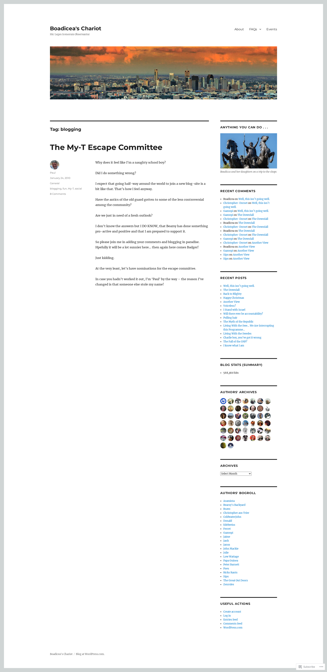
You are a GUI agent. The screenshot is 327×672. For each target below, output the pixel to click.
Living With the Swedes (237, 333)
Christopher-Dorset (235, 203)
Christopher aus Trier (236, 513)
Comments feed (232, 623)
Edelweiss (229, 524)
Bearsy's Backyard (234, 505)
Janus (226, 544)
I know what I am (233, 345)
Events (271, 29)
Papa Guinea (230, 560)
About (239, 29)
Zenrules (228, 584)
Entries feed (230, 619)
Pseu (226, 568)
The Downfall (245, 215)
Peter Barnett (231, 564)
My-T (71, 188)
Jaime (226, 536)
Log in (227, 615)
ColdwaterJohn (232, 516)
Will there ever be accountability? (243, 313)
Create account (232, 611)
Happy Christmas (233, 297)
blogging (56, 188)
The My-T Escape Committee (106, 147)
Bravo (226, 509)
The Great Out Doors (235, 580)
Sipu (226, 254)
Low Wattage (231, 556)
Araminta (229, 501)
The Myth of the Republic (238, 321)
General (55, 183)
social (78, 188)
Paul (53, 172)
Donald (227, 520)
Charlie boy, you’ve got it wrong (242, 337)
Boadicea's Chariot (75, 28)
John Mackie (230, 548)
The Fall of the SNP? (235, 341)
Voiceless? (229, 305)
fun (65, 188)
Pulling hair (230, 317)
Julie (226, 552)
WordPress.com (232, 627)
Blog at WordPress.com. (90, 654)
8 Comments (58, 193)
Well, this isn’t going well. (254, 199)
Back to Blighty (232, 293)
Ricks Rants (230, 572)
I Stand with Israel (234, 309)
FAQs (253, 29)
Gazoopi (228, 211)
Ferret (227, 528)
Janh (226, 540)
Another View (260, 242)
